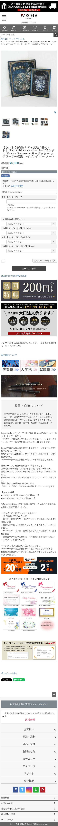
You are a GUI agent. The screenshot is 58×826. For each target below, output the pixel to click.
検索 (55, 35)
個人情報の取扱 (8, 814)
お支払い (29, 729)
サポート (29, 773)
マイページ (44, 30)
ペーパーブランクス (17, 39)
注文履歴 (35, 30)
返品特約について (9, 355)
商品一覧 (14, 30)
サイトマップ (7, 820)
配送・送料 (29, 736)
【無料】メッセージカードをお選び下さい (18, 246)
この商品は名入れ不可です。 (13, 219)
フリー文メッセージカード (12, 197)
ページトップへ (54, 694)
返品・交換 (29, 744)
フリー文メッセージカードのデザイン (17, 237)
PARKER (4, 39)
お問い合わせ (7, 803)
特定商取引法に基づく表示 (13, 808)
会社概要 (29, 780)
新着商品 (4, 30)
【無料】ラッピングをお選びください (17, 228)
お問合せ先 (29, 751)
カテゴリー (29, 758)
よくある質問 (24, 30)
